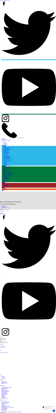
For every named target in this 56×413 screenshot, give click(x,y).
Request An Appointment (5, 207)
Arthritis (5, 154)
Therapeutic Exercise (6, 168)
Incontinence (5, 163)
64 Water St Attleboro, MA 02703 (3, 213)
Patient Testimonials (6, 184)
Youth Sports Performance (7, 175)
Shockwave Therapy (6, 180)
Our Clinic (5, 142)
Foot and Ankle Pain (6, 148)
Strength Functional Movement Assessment (9, 173)
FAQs (4, 186)
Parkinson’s (5, 162)
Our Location (5, 143)
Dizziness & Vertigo (6, 150)
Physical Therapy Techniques (8, 166)
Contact (3, 190)
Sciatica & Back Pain (6, 149)
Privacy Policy (15, 411)
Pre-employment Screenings (7, 161)
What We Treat (4, 145)
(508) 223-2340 (3, 347)
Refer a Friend (5, 185)
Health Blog (5, 188)
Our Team (3, 377)
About (3, 141)
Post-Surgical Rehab (6, 153)
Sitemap (12, 411)
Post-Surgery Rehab (4, 394)
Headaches (5, 146)
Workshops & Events (6, 187)
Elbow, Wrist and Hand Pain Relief (6, 387)
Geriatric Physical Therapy (7, 176)
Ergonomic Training (6, 177)
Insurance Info (4, 382)
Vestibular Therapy (6, 179)
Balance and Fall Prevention (7, 156)
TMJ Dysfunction (6, 155)
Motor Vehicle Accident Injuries (8, 159)
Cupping (5, 171)
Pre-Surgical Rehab (6, 152)
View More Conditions (7, 165)
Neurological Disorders (7, 157)
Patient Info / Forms (6, 183)
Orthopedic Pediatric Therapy (8, 174)
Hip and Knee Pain (6, 151)
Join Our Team (6, 144)
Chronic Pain (5, 164)
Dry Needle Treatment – (7, 170)
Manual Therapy (6, 167)
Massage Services (6, 181)
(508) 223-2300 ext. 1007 (4, 352)
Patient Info (3, 182)
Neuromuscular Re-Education (8, 172)
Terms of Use (19, 411)
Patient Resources (6, 189)
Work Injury (5, 160)
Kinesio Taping (6, 178)
